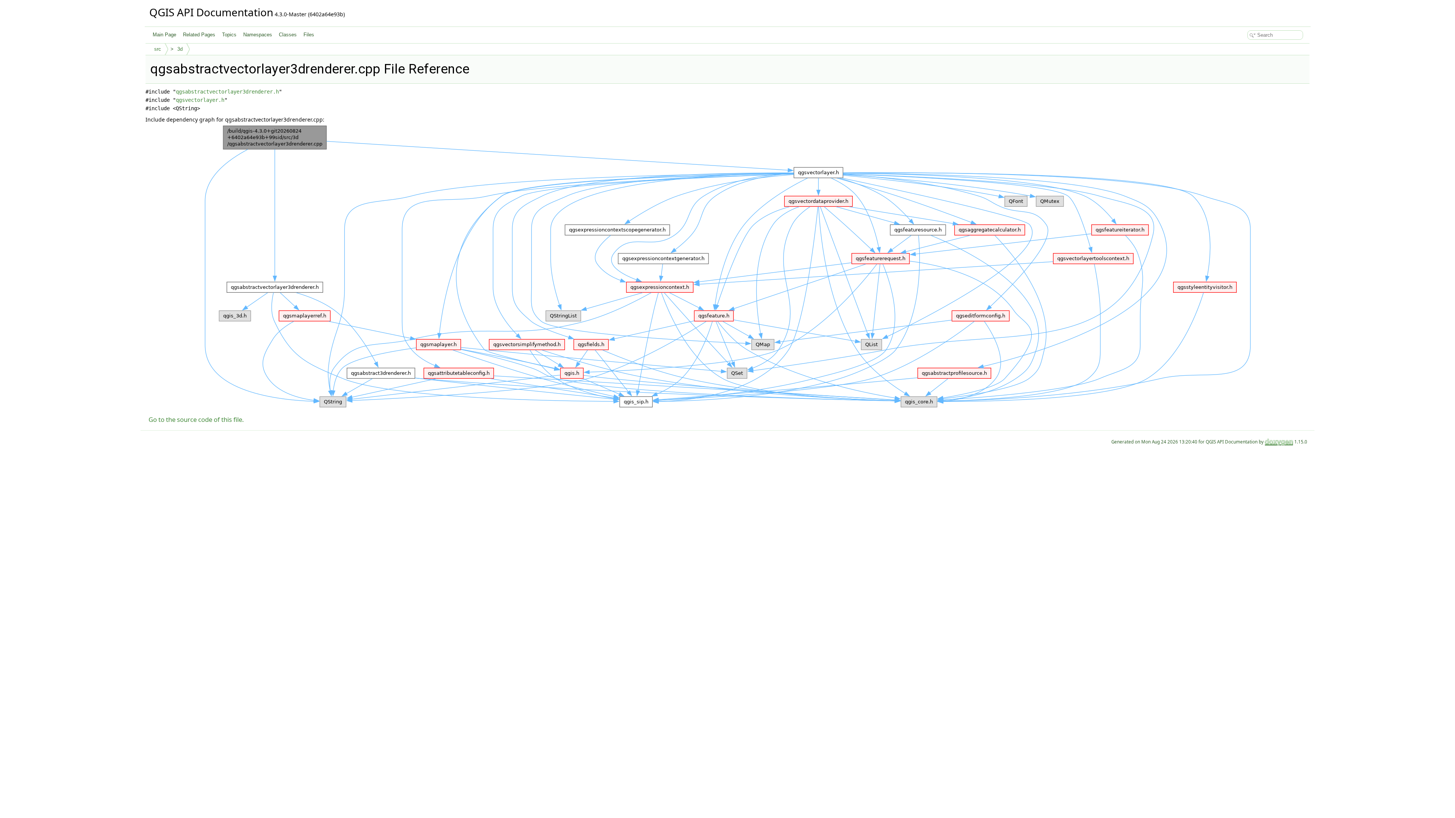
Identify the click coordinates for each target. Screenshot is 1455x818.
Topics (229, 34)
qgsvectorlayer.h (200, 100)
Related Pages (199, 34)
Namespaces (257, 34)
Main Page (164, 34)
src (157, 49)
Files (309, 34)
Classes (288, 34)
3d (180, 49)
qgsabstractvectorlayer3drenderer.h (227, 92)
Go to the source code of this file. (196, 419)
